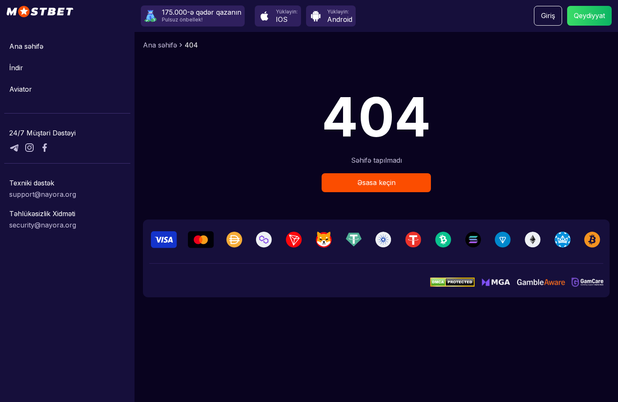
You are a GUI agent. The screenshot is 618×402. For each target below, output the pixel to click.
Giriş (548, 15)
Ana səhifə (26, 46)
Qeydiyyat (589, 15)
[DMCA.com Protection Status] (452, 282)
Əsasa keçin (376, 182)
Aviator (20, 89)
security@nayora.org (42, 225)
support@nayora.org (42, 194)
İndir (16, 67)
